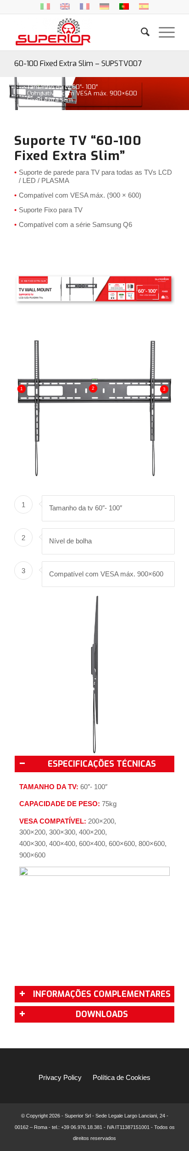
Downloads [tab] (102, 1014)
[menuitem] (141, 32)
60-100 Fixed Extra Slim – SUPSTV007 (78, 63)
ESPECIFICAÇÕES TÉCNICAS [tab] (102, 763)
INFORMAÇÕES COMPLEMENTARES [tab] (102, 994)
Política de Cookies (121, 1077)
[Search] (141, 32)
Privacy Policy (60, 1077)
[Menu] (162, 32)
